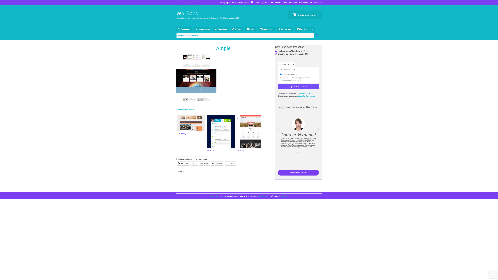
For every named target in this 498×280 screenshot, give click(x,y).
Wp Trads (187, 13)
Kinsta (284, 196)
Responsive (310, 96)
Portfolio (301, 96)
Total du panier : (306, 15)
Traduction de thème (306, 93)
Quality (241, 150)
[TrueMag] (191, 129)
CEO (298, 152)
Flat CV (211, 150)
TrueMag (181, 133)
